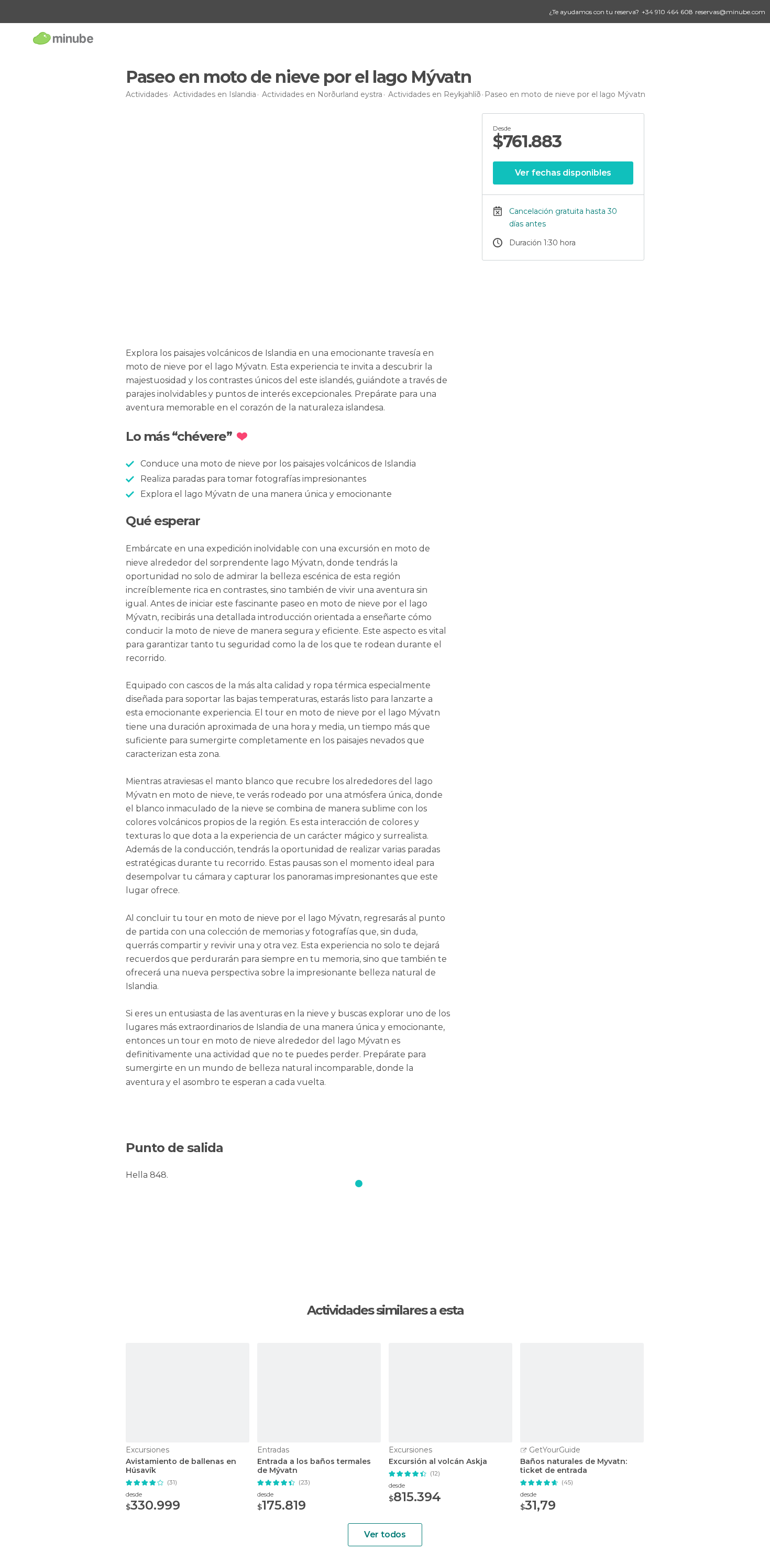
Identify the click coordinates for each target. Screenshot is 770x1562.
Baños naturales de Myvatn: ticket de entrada (573, 1466)
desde (134, 1494)
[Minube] (63, 38)
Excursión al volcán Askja (438, 1461)
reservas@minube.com (730, 12)
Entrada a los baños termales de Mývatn (314, 1466)
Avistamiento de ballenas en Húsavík (181, 1466)
